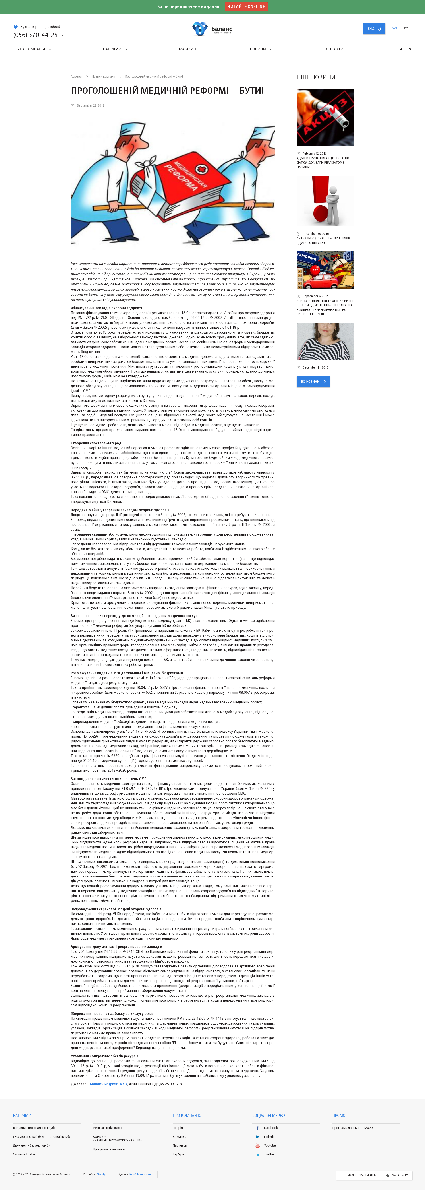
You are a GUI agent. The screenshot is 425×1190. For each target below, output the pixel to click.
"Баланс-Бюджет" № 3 (107, 1084)
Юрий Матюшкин (140, 1174)
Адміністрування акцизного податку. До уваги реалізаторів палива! (323, 163)
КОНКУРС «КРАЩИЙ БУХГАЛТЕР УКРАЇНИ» (117, 1138)
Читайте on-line (246, 7)
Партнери (180, 1145)
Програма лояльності (109, 1149)
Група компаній (29, 49)
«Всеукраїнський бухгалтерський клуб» (42, 1136)
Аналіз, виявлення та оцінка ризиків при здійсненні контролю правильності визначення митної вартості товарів (325, 307)
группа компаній (212, 29)
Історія (178, 1128)
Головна (76, 76)
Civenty (101, 1174)
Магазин (187, 49)
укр (394, 28)
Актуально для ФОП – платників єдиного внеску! (323, 241)
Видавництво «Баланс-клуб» (34, 1128)
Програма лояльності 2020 (352, 1128)
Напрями (112, 49)
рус (406, 28)
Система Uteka (24, 1154)
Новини (258, 49)
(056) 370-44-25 (35, 35)
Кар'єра (404, 49)
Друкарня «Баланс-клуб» (31, 1145)
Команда (179, 1136)
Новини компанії (103, 76)
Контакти (333, 49)
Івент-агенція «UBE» (107, 1128)
